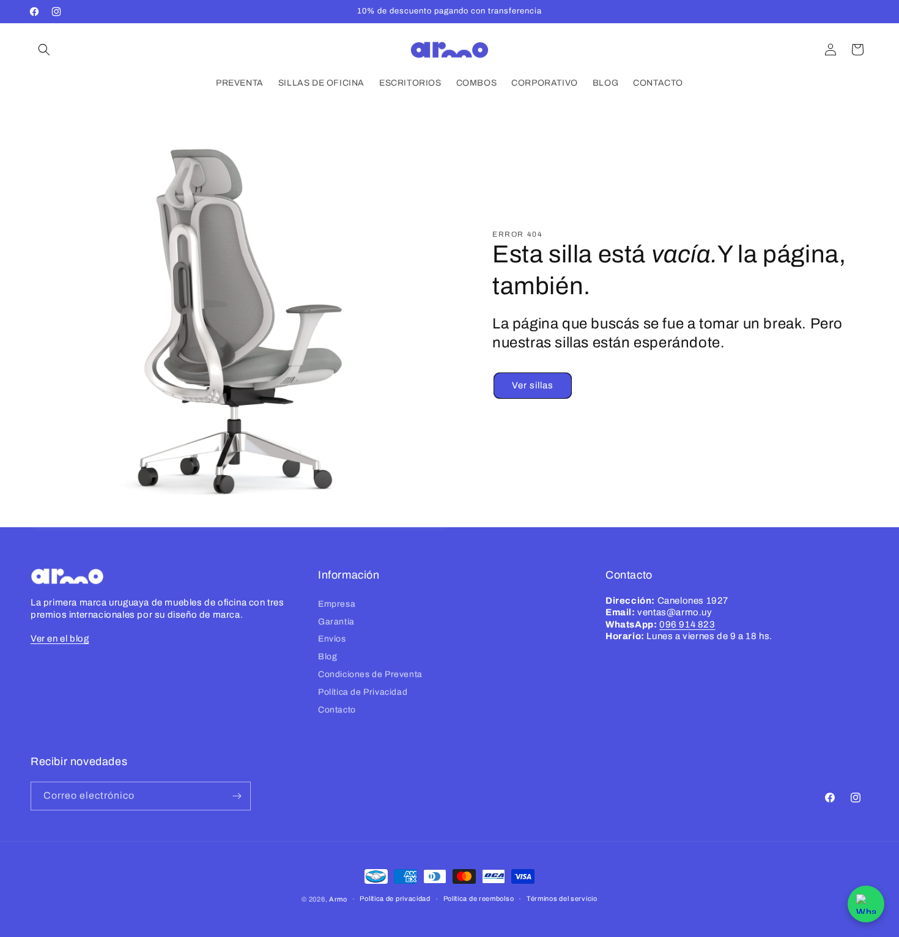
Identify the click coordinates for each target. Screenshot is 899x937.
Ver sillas (532, 385)
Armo (338, 899)
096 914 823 (687, 624)
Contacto (337, 709)
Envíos (332, 638)
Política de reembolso (478, 898)
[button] (44, 49)
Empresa (336, 604)
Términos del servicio (562, 898)
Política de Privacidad (362, 692)
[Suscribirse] (236, 796)
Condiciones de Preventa (370, 674)
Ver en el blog (60, 638)
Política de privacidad (395, 898)
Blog (327, 656)
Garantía (336, 621)
